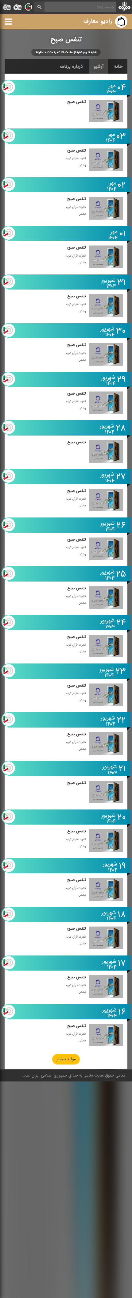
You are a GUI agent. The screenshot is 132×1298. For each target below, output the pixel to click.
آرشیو (98, 67)
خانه (118, 67)
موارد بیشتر (66, 1059)
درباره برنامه (71, 67)
